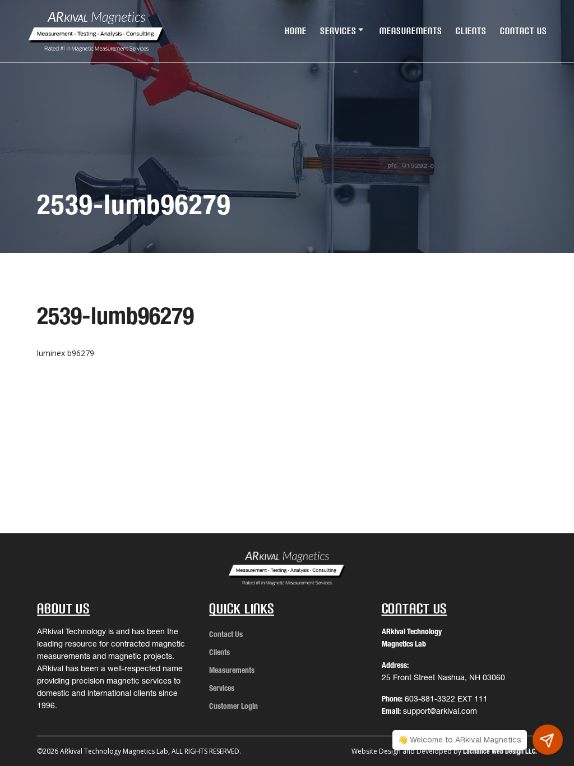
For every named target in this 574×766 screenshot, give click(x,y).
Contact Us (523, 31)
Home (296, 31)
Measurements (410, 31)
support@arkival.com (440, 711)
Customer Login (233, 706)
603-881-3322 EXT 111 (446, 699)
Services (338, 31)
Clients (471, 31)
